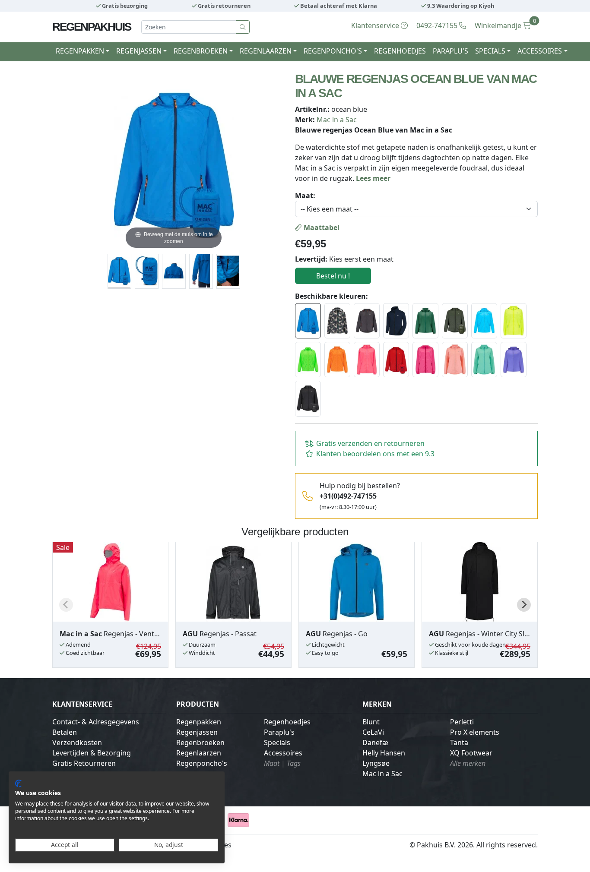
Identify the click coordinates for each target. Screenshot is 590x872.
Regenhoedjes (400, 51)
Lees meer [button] (373, 178)
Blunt (371, 722)
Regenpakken (198, 722)
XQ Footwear (471, 753)
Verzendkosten (77, 742)
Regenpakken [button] (80, 51)
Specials (277, 742)
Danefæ (375, 742)
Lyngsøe (376, 763)
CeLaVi (373, 732)
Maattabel (320, 227)
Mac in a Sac (337, 119)
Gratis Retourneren (84, 763)
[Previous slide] (66, 605)
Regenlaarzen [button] (266, 51)
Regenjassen (197, 732)
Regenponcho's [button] (333, 51)
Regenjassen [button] (139, 51)
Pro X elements (474, 732)
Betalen (64, 732)
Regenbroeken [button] (201, 51)
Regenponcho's (201, 763)
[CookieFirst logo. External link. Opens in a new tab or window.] (18, 783)
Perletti (462, 722)
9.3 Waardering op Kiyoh (460, 5)
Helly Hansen (383, 753)
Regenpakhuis (91, 27)
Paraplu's (450, 51)
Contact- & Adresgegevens (95, 722)
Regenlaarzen (198, 753)
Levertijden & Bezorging (91, 753)
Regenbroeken (200, 742)
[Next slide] (524, 605)
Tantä (459, 742)
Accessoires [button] (539, 51)
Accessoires (283, 753)
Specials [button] (490, 51)
